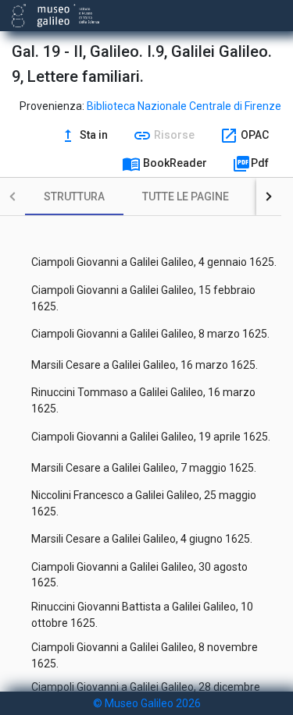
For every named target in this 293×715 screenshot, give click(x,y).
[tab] (74, 196)
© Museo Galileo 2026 (147, 703)
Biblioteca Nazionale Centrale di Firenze (184, 106)
